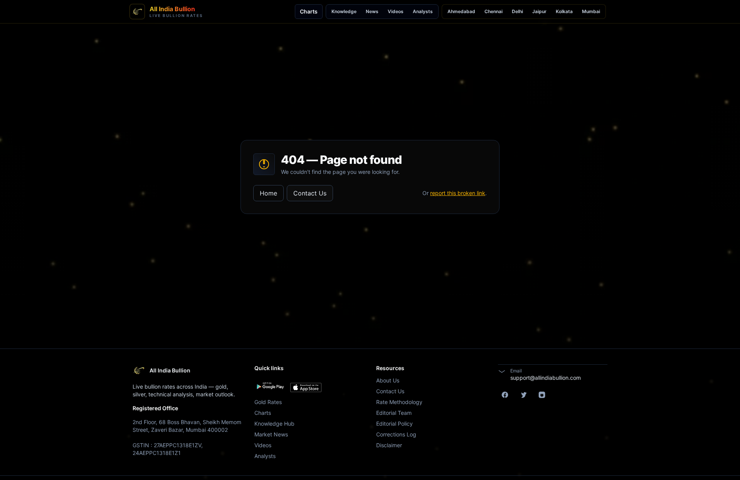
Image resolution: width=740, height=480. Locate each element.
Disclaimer (389, 445)
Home (268, 193)
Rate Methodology (399, 402)
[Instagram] (542, 395)
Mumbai (591, 11)
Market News (271, 434)
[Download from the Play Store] (270, 386)
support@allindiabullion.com (545, 377)
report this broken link (457, 193)
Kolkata (564, 11)
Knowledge (344, 11)
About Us (387, 380)
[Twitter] (523, 395)
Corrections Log (396, 434)
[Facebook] (505, 395)
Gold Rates (268, 402)
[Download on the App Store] (305, 387)
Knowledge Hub (274, 423)
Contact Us (309, 193)
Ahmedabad (461, 11)
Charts (309, 11)
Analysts (423, 11)
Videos (396, 11)
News (372, 11)
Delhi (517, 11)
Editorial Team (394, 412)
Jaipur (539, 11)
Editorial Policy (394, 423)
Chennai (493, 11)
